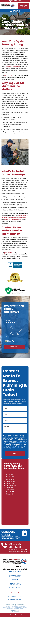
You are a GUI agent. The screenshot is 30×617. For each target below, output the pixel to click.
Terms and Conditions (10, 449)
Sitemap (5, 607)
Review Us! (14, 346)
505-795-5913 (17, 599)
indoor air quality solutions (12, 219)
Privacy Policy (16, 447)
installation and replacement (17, 217)
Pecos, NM (9, 487)
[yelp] (18, 592)
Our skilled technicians (13, 66)
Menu (16, 10)
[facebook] (11, 592)
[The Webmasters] (15, 605)
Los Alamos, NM (11, 485)
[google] (15, 592)
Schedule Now (23, 6)
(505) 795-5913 (8, 75)
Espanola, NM (10, 481)
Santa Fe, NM (10, 492)
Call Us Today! (15, 615)
